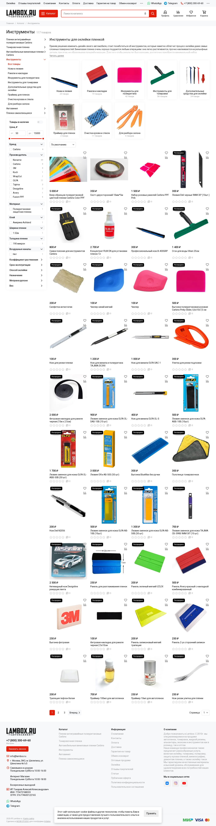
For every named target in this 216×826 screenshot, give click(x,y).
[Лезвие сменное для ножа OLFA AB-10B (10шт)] (109, 505)
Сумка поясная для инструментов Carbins (67, 252)
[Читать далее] (56, 56)
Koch (28, 172)
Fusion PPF (28, 197)
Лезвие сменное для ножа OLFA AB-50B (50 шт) (150, 532)
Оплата (76, 3)
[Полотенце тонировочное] (191, 449)
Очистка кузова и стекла (20, 99)
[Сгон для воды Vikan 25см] (191, 225)
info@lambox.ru (18, 756)
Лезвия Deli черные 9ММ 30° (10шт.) (191, 195)
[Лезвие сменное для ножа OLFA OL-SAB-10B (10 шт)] (109, 393)
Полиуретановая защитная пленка (28, 210)
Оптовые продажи (120, 760)
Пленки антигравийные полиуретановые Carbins (19, 41)
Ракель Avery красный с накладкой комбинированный (190, 588)
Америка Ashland (28, 222)
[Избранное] (84, 152)
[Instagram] (175, 783)
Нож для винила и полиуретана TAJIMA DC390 (106, 364)
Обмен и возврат (128, 3)
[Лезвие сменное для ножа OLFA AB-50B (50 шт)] (150, 505)
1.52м (28, 233)
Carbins (28, 149)
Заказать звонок (17, 749)
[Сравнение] (84, 157)
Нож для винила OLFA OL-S (145, 418)
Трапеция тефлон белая (62, 698)
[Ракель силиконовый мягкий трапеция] (150, 616)
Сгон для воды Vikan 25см (185, 251)
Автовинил (12, 108)
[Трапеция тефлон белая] (68, 672)
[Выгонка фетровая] (68, 616)
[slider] (9, 138)
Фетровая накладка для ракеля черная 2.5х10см (106, 643)
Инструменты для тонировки (23, 82)
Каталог (20, 23)
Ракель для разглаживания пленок (108, 586)
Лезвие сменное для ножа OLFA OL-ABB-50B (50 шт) (68, 476)
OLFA (28, 180)
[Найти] (153, 13)
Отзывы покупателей (29, 3)
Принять (151, 813)
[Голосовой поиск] (145, 13)
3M (28, 168)
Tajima (28, 184)
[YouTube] (184, 783)
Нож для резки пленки (61, 363)
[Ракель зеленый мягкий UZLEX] (150, 561)
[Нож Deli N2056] (68, 505)
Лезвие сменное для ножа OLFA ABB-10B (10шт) (188, 420)
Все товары (14, 64)
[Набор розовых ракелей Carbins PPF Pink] (150, 169)
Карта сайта (28, 818)
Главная (10, 23)
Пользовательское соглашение (127, 787)
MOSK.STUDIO (22, 821)
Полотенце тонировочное (185, 474)
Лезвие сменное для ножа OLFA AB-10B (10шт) (109, 532)
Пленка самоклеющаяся (19, 113)
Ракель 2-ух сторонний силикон (188, 642)
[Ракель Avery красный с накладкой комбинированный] (191, 561)
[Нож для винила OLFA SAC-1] (150, 337)
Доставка (88, 3)
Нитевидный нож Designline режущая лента (63, 588)
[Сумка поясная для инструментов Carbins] (68, 225)
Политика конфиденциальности (128, 782)
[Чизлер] (150, 281)
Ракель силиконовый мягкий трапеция (146, 643)
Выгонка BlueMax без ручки (145, 474)
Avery (28, 193)
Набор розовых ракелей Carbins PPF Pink (150, 196)
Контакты (64, 3)
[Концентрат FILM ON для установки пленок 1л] (109, 225)
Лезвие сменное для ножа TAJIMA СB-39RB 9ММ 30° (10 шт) (190, 532)
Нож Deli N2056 (57, 530)
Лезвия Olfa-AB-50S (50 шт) (104, 474)
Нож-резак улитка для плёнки (187, 698)
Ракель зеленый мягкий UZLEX (147, 586)
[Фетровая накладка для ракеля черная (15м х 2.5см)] (68, 393)
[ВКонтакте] (167, 783)
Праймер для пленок (19, 94)
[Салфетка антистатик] (68, 281)
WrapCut (28, 176)
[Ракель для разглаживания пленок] (109, 561)
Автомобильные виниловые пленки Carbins (25, 53)
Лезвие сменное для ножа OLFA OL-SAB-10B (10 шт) (109, 420)
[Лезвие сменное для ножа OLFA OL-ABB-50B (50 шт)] (68, 449)
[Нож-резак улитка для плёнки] (191, 672)
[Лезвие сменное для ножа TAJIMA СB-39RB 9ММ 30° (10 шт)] (191, 505)
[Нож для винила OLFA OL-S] (150, 393)
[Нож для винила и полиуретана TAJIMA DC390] (109, 337)
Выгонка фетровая (59, 642)
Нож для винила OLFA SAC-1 (146, 363)
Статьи (115, 773)
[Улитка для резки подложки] (191, 337)
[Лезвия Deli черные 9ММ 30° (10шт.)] (191, 169)
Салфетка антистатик (60, 307)
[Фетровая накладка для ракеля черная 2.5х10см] (109, 616)
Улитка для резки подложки (186, 363)
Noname (28, 160)
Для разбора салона (18, 104)
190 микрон (28, 243)
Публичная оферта (121, 778)
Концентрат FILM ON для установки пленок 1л (108, 252)
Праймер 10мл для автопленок (147, 698)
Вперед (73, 712)
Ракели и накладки (18, 73)
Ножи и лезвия (15, 68)
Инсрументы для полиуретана (23, 78)
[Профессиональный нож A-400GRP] (150, 225)
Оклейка (10, 3)
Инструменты (13, 59)
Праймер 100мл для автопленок (107, 698)
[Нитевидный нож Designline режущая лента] (68, 561)
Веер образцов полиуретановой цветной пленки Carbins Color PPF (66, 196)
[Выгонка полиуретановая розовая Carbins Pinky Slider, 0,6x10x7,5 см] (191, 281)
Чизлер (135, 307)
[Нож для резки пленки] (68, 337)
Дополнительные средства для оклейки (24, 88)
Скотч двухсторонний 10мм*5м (106, 195)
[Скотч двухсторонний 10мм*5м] (109, 169)
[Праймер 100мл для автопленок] (109, 672)
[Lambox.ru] (21, 13)
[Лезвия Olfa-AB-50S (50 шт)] (109, 449)
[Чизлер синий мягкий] (109, 281)
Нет (28, 254)
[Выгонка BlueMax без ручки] (150, 449)
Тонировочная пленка (17, 47)
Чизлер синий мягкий (101, 307)
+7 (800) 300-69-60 (193, 3)
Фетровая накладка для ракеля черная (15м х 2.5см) (66, 420)
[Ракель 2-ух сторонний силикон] (191, 616)
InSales (47, 821)
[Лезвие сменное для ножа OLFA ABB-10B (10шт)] (191, 393)
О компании (49, 3)
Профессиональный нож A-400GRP (149, 251)
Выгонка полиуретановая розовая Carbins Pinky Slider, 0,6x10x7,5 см (190, 308)
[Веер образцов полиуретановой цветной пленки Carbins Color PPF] (68, 169)
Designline (28, 188)
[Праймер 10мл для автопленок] (150, 672)
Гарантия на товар (106, 3)
